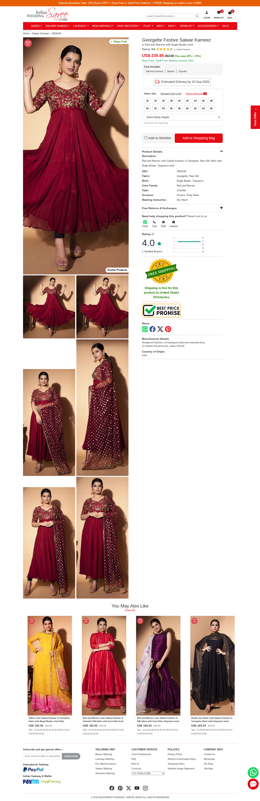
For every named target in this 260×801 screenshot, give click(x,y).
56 (171, 108)
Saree (35, 25)
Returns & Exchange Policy (182, 759)
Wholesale (209, 759)
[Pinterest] (168, 329)
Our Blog (208, 764)
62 (195, 108)
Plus (147, 25)
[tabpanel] (76, 155)
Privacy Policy (175, 754)
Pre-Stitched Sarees (105, 764)
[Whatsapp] (145, 329)
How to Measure (194, 93)
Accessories (207, 25)
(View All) (130, 610)
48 (211, 100)
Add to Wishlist (159, 138)
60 (187, 108)
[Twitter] (160, 329)
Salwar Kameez (56, 25)
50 (147, 108)
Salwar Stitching (103, 768)
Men (160, 25)
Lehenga (79, 25)
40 (179, 100)
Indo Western (127, 25)
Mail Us (135, 764)
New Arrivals (102, 25)
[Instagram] (145, 788)
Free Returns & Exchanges (159, 208)
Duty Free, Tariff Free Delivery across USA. (168, 60)
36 (163, 100)
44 (195, 100)
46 (203, 100)
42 (187, 100)
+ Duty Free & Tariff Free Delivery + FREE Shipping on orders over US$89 (155, 3)
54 (163, 108)
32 (147, 100)
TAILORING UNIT (105, 749)
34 (155, 100)
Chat (145, 226)
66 (211, 108)
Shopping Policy (176, 764)
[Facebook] (152, 329)
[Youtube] (137, 788)
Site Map (208, 768)
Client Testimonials (141, 754)
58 (179, 108)
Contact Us (209, 754)
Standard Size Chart (170, 93)
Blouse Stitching (103, 754)
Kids (171, 25)
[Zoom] (76, 155)
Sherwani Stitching (105, 773)
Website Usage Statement (181, 768)
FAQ (134, 759)
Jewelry (186, 25)
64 (203, 108)
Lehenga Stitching (104, 759)
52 (155, 108)
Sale (225, 25)
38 (171, 100)
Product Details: (152, 151)
